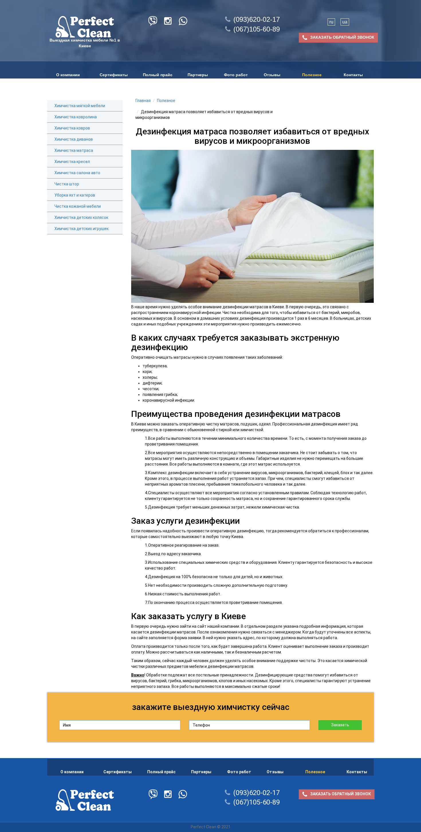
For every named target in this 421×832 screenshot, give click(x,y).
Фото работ (236, 74)
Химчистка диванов (73, 139)
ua (344, 21)
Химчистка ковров (72, 128)
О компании (68, 74)
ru (331, 21)
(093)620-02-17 (256, 19)
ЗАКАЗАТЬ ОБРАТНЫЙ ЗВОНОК (342, 37)
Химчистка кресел (72, 161)
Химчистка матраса (73, 150)
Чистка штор (66, 184)
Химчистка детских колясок (81, 217)
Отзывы (272, 74)
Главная (143, 100)
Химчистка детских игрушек (81, 228)
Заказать (340, 725)
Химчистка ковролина (75, 117)
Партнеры (198, 74)
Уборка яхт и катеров (74, 195)
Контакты (353, 74)
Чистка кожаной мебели (77, 206)
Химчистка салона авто (77, 172)
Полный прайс (157, 74)
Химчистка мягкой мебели (79, 105)
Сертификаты (114, 74)
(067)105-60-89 (256, 29)
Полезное (312, 74)
